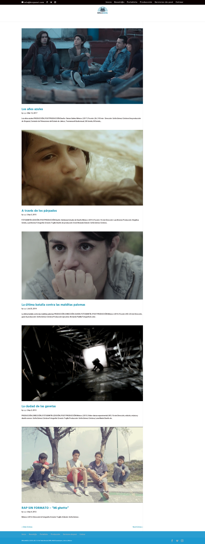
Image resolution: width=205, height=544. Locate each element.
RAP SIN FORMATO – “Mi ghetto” (45, 507)
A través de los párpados (39, 210)
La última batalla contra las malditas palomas (53, 304)
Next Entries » (138, 527)
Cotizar (179, 2)
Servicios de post (164, 2)
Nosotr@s (119, 2)
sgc (25, 113)
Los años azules (32, 109)
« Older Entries (27, 527)
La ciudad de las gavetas (39, 406)
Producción (146, 2)
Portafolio (132, 2)
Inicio (109, 2)
